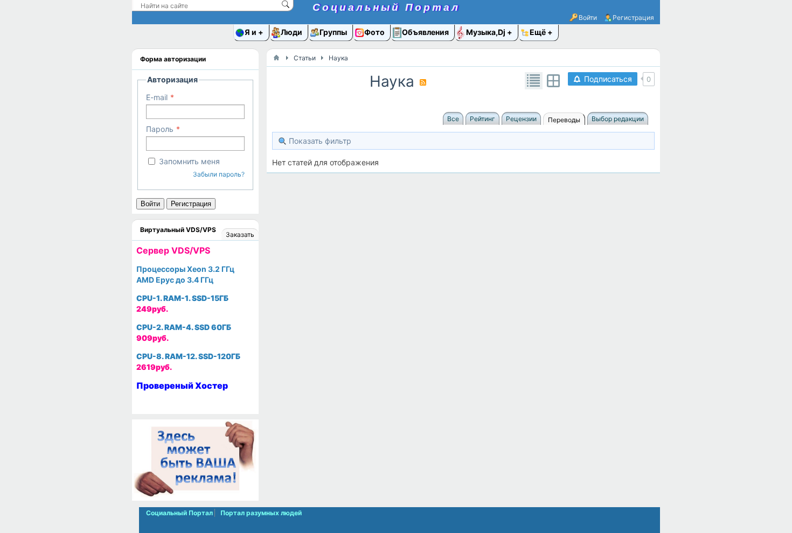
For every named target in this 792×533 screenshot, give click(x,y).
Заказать (240, 234)
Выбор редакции (618, 119)
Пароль (159, 129)
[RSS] (423, 82)
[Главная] (276, 57)
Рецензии (521, 119)
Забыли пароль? (219, 174)
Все (453, 119)
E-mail (157, 97)
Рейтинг (482, 119)
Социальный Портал (386, 7)
